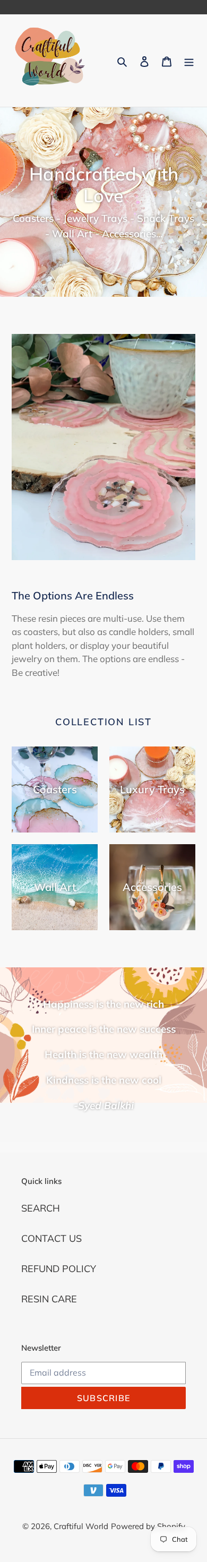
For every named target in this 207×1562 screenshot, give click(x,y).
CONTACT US (51, 1238)
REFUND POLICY (58, 1269)
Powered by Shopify (148, 1526)
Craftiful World (81, 1526)
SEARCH (40, 1208)
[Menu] (189, 60)
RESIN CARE (49, 1299)
